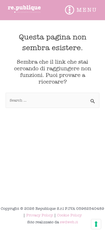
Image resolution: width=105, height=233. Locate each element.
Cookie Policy (69, 215)
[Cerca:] (52, 100)
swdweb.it (69, 222)
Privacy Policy (39, 215)
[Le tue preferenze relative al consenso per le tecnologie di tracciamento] (96, 224)
